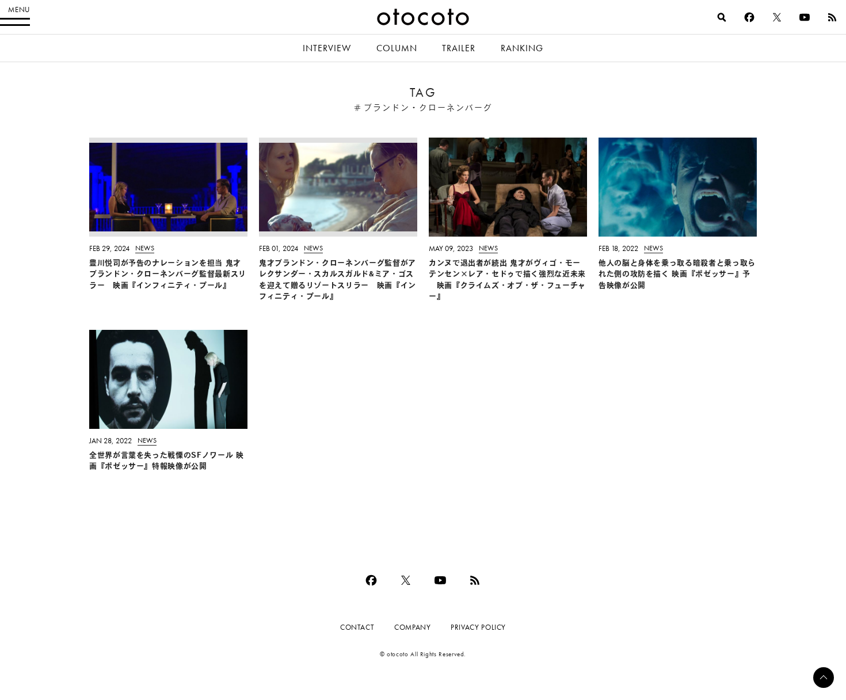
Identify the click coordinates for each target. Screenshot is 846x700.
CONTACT (357, 627)
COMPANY (412, 627)
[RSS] (832, 17)
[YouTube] (804, 17)
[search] (722, 17)
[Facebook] (749, 17)
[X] (777, 17)
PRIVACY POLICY (478, 627)
